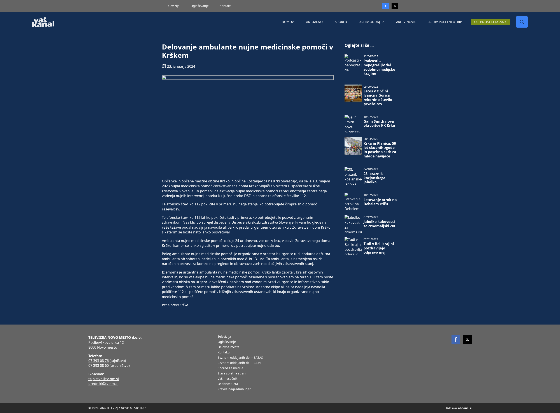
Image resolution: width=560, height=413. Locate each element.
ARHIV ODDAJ (369, 22)
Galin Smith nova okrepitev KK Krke (379, 123)
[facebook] (456, 339)
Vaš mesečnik (227, 379)
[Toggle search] (522, 22)
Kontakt (225, 6)
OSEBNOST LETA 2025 (490, 22)
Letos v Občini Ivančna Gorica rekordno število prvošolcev (378, 97)
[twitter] (395, 6)
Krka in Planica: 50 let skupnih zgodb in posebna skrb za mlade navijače (380, 149)
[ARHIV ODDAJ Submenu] (383, 22)
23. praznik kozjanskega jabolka (374, 178)
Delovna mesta (228, 347)
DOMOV (288, 22)
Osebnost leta (228, 384)
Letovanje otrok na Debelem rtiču (380, 202)
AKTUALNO (314, 22)
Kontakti (224, 352)
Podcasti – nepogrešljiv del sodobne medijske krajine (379, 67)
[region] (57, 378)
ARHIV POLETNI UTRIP (445, 22)
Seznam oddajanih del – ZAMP (240, 363)
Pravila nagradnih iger (234, 389)
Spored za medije (230, 368)
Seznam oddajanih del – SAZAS (240, 358)
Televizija (173, 6)
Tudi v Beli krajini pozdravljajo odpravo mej (379, 248)
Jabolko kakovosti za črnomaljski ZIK (380, 224)
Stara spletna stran (232, 373)
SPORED (341, 22)
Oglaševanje (200, 6)
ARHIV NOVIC (406, 22)
